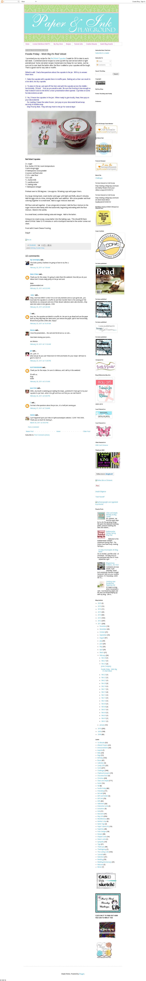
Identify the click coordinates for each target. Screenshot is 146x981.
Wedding (100, 859)
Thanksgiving (101, 849)
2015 (100, 612)
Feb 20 (103, 683)
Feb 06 (103, 712)
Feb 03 (103, 715)
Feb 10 (103, 701)
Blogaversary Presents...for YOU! (112, 564)
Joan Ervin (33, 388)
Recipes (68, 44)
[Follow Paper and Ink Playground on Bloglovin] (104, 475)
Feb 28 (103, 658)
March (102, 652)
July (101, 641)
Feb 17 (103, 689)
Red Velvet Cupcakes (58, 58)
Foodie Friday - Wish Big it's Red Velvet (109, 670)
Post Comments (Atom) (42, 435)
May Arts (100, 816)
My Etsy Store (58, 44)
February (103, 655)
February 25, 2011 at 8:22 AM (40, 288)
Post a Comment (33, 427)
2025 (100, 603)
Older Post (86, 431)
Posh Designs (101, 831)
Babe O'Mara (34, 274)
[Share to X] (46, 245)
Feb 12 (103, 698)
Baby (99, 753)
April (101, 649)
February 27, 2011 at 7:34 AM (40, 408)
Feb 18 (103, 686)
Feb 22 (103, 677)
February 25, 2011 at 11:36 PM (40, 361)
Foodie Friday (40, 248)
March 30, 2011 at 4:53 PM (39, 423)
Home (27, 44)
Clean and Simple (103, 781)
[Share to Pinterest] (50, 245)
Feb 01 (103, 721)
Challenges (98, 178)
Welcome (100, 864)
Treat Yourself (99, 497)
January (102, 725)
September (103, 635)
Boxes (99, 760)
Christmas (100, 778)
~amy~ (32, 295)
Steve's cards (101, 839)
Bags (99, 755)
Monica (32, 330)
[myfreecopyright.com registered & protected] (107, 504)
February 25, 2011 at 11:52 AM (40, 344)
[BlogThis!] (44, 245)
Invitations (100, 808)
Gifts (98, 801)
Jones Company (106, 666)
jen (31, 351)
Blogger (81, 974)
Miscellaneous (101, 819)
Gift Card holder (102, 796)
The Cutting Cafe (103, 852)
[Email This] (42, 245)
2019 (100, 606)
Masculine (100, 814)
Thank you (100, 847)
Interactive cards (102, 806)
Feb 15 (103, 692)
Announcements (102, 748)
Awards (99, 750)
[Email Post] (38, 245)
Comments (101, 65)
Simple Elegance (100, 491)
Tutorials (100, 854)
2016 (100, 609)
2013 (100, 618)
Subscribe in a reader (102, 53)
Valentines (100, 857)
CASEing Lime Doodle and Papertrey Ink (110, 583)
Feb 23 (103, 675)
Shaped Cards (101, 836)
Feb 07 (103, 709)
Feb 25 (103, 664)
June (101, 644)
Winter (99, 867)
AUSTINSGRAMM (36, 367)
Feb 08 (103, 707)
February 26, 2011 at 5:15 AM (40, 381)
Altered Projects (102, 745)
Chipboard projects (103, 773)
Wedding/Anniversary (104, 862)
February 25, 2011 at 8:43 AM (40, 307)
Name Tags (101, 824)
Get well (100, 793)
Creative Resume (91, 44)
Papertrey (100, 829)
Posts (100, 61)
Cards (99, 768)
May (101, 646)
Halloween (100, 803)
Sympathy (100, 842)
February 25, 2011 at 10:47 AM (40, 323)
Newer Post (29, 431)
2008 (100, 734)
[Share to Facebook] (48, 245)
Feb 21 (103, 680)
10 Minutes (101, 742)
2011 (100, 624)
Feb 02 (103, 718)
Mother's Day (101, 821)
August (102, 638)
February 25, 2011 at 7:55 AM (40, 267)
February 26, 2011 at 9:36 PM (40, 396)
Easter (99, 783)
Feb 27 (103, 661)
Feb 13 (103, 695)
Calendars (100, 763)
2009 (100, 731)
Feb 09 (103, 704)
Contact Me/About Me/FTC (41, 44)
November (103, 629)
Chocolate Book (102, 775)
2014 (100, 615)
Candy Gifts (101, 765)
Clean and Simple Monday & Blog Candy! (111, 514)
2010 (100, 728)
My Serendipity (35, 260)
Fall (98, 786)
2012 (100, 621)
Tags (98, 844)
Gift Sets (100, 798)
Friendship (100, 791)
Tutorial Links (78, 44)
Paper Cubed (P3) (103, 826)
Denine (32, 415)
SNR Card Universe (101, 445)
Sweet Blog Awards (106, 44)
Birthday (33, 248)
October (102, 632)
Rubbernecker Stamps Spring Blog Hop (111, 533)
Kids (98, 811)
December (103, 626)
